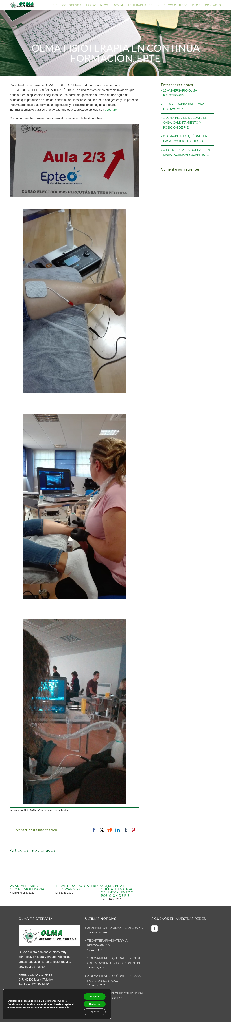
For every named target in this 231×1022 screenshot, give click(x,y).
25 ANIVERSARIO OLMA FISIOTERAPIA (27, 887)
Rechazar (94, 1004)
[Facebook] (154, 928)
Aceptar (94, 996)
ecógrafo (111, 109)
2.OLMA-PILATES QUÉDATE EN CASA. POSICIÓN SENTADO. (114, 978)
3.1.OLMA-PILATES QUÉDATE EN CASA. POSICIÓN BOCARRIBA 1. (115, 996)
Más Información (59, 1007)
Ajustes (94, 1011)
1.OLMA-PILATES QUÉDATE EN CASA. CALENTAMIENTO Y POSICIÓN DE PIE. (117, 890)
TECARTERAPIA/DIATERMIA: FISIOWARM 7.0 (79, 887)
